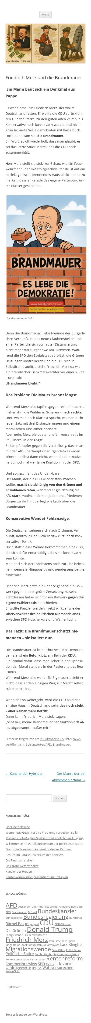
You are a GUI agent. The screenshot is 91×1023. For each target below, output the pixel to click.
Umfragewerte (18, 967)
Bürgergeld (32, 924)
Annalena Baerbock (71, 906)
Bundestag (75, 917)
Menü (45, 14)
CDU (47, 922)
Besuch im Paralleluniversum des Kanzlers (34, 855)
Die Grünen (16, 930)
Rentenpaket (37, 959)
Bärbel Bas (15, 923)
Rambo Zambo (43, 954)
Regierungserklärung (66, 954)
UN (34, 968)
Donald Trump (50, 929)
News (76, 739)
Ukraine (63, 963)
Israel (58, 941)
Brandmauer (61, 744)
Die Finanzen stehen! (20, 860)
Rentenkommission (17, 959)
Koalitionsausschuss (33, 945)
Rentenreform (64, 958)
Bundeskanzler (57, 911)
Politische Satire (20, 953)
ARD (8, 912)
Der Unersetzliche (18, 827)
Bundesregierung (45, 916)
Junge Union (13, 945)
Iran (51, 941)
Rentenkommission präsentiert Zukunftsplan (37, 877)
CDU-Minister (63, 924)
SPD (41, 963)
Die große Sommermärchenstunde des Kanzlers (39, 849)
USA (39, 968)
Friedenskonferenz (35, 935)
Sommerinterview (21, 963)
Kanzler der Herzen (19, 871)
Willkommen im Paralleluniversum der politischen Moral (44, 844)
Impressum (13, 987)
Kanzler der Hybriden (24, 773)
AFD (48, 744)
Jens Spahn (69, 941)
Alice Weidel (51, 906)
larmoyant (53, 945)
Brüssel (32, 912)
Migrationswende (28, 949)
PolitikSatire (73, 950)
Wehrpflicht (13, 971)
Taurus (50, 964)
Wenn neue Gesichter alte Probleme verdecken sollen (42, 832)
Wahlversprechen (58, 967)
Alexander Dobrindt (30, 906)
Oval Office (58, 950)
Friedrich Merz (27, 939)
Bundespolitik (14, 917)
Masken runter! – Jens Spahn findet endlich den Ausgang (45, 838)
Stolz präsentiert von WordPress (26, 1015)
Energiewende (14, 935)
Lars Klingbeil (72, 944)
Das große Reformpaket (22, 866)
